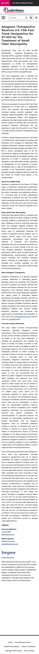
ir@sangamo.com (8, 534)
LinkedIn (12, 319)
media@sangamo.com (10, 544)
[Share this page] (36, 18)
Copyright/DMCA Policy (13, 651)
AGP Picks (5, 3)
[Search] (26, 17)
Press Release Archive (23, 642)
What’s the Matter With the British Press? (17, 3)
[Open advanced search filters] (31, 17)
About (10, 642)
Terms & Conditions (28, 646)
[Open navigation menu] (3, 18)
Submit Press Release (12, 646)
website (12, 172)
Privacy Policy (29, 651)
